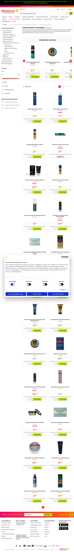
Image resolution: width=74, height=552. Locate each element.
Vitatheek (17, 17)
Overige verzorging (6, 63)
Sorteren (28, 86)
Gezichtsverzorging (9, 34)
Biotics (11, 17)
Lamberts (47, 534)
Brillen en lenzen (8, 41)
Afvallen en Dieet (47, 19)
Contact (3, 531)
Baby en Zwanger (37, 19)
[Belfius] (41, 546)
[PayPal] (37, 546)
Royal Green (47, 531)
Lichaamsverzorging (14, 19)
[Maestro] (33, 546)
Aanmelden (47, 514)
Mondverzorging (41, 1)
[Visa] (29, 546)
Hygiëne (6, 55)
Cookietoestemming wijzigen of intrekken (45, 549)
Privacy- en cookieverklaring (22, 549)
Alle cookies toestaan (58, 294)
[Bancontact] (20, 546)
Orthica (46, 529)
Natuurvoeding (54, 17)
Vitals (46, 536)
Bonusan (4, 17)
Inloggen (70, 9)
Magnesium (32, 1)
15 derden (20, 276)
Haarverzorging (26, 19)
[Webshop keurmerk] (58, 546)
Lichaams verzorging (9, 36)
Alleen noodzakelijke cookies (16, 294)
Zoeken (67, 13)
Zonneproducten (8, 39)
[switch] (29, 284)
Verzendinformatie (5, 525)
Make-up (4, 19)
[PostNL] (53, 546)
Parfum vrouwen (8, 60)
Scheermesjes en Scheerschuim (11, 43)
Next (71, 61)
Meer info (60, 156)
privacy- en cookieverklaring (13, 271)
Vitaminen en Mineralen (28, 17)
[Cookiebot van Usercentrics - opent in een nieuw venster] (62, 257)
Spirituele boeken (6, 62)
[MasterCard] (25, 546)
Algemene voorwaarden (10, 549)
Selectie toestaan (37, 294)
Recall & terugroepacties (6, 538)
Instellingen (62, 289)
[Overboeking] (49, 546)
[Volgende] (69, 86)
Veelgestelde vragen (6, 522)
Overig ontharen (9, 53)
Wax (6, 51)
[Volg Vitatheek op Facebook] (71, 514)
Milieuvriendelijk (7, 30)
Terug (5, 24)
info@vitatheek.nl (20, 524)
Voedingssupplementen (42, 17)
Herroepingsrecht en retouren (8, 529)
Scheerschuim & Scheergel (10, 49)
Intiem (5, 56)
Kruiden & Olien (64, 17)
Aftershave (8, 44)
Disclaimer (32, 549)
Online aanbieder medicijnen (7, 534)
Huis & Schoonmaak (59, 19)
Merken (14, 21)
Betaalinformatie (5, 527)
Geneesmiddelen (6, 21)
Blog (58, 9)
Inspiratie (3, 536)
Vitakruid (46, 525)
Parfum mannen (7, 58)
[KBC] (45, 546)
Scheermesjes (8, 46)
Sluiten (71, 1)
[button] (10, 82)
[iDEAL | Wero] (16, 546)
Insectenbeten (7, 32)
